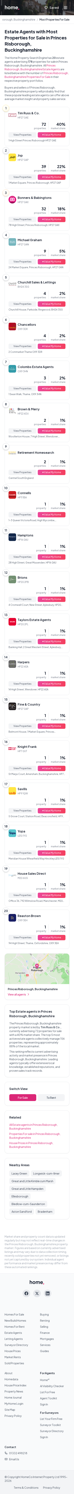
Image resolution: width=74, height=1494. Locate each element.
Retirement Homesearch (36, 453)
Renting (45, 1320)
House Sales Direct (32, 873)
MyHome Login (14, 1403)
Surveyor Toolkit (50, 1425)
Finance (45, 1332)
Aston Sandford (22, 1211)
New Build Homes (15, 1320)
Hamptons (25, 535)
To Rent (51, 1097)
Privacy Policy (13, 1415)
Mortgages (47, 1338)
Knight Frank (27, 747)
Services (45, 1345)
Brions (22, 577)
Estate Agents (13, 1332)
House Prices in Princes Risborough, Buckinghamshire (31, 1144)
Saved (54, 8)
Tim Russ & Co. (29, 113)
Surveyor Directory (16, 1345)
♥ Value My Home (51, 134)
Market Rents (13, 1357)
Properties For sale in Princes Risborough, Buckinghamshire (35, 1135)
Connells (24, 493)
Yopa (21, 831)
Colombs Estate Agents (36, 367)
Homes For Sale (14, 1314)
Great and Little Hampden (27, 1188)
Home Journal (13, 1397)
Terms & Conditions (26, 1487)
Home (45, 1380)
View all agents (17, 994)
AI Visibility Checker (52, 1386)
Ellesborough (20, 1196)
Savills (22, 789)
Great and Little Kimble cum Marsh (32, 1181)
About (9, 1373)
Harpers (24, 662)
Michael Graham (30, 240)
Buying (44, 1314)
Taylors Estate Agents (34, 620)
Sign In (44, 1404)
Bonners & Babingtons (35, 198)
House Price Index (15, 1385)
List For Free (47, 1392)
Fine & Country (29, 704)
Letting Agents (14, 1338)
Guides (44, 1351)
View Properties (22, 134)
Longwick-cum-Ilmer (46, 1173)
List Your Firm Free (51, 1418)
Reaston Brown (29, 916)
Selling (44, 1326)
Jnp (20, 155)
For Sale (23, 1097)
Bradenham (45, 1211)
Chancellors (27, 324)
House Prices (13, 1351)
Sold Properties (14, 1363)
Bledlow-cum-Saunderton (28, 1204)
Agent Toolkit (48, 1398)
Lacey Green (19, 1173)
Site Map (10, 1409)
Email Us (14, 1459)
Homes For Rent (15, 1326)
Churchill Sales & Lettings (37, 282)
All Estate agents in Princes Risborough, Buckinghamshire (33, 1126)
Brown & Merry (29, 409)
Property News (14, 1391)
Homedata (11, 1379)
